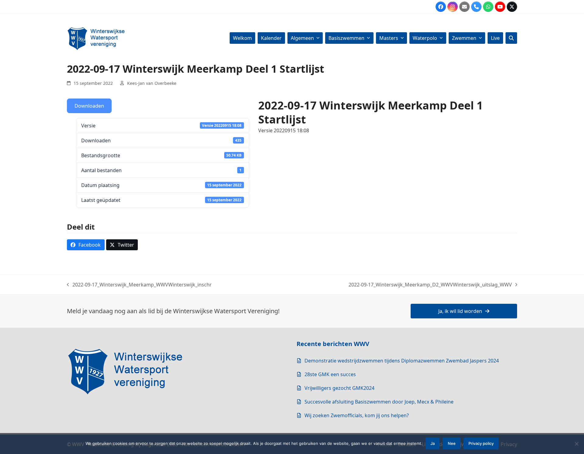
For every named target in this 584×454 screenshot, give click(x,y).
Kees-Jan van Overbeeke (151, 83)
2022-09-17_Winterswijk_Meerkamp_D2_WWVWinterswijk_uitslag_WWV (430, 284)
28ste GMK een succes (330, 374)
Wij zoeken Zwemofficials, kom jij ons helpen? (356, 415)
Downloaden (89, 105)
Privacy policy (481, 443)
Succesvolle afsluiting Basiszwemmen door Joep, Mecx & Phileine (379, 401)
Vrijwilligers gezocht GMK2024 (339, 388)
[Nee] (576, 444)
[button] (511, 38)
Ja (432, 443)
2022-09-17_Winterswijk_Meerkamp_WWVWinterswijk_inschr (139, 284)
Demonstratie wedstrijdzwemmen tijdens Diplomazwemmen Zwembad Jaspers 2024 (401, 360)
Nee (452, 443)
